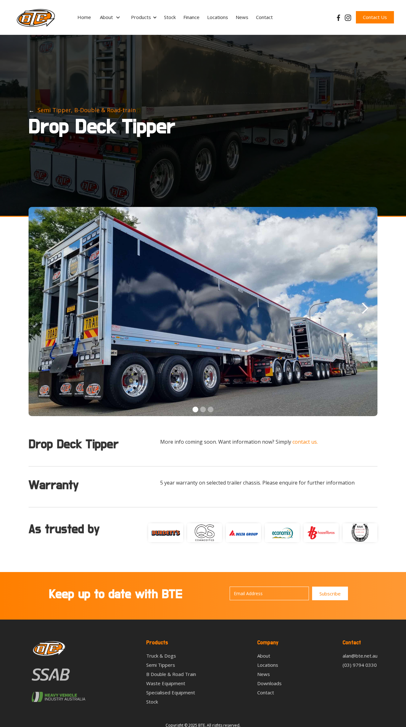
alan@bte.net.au (360, 656)
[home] (36, 17)
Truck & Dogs (161, 656)
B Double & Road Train (171, 674)
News (242, 17)
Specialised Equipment (170, 693)
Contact (264, 17)
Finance (191, 17)
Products (141, 17)
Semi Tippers (160, 665)
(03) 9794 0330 (360, 665)
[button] (110, 17)
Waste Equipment (165, 683)
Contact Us (375, 17)
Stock (170, 17)
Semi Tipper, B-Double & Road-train (86, 110)
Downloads (269, 683)
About (263, 656)
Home (84, 17)
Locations (217, 17)
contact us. (305, 441)
